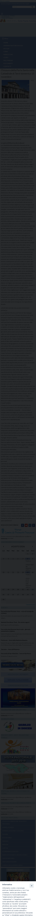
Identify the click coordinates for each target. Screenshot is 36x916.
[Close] (32, 886)
